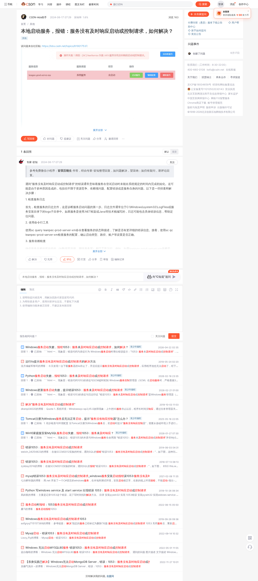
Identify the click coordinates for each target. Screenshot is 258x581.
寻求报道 (235, 77)
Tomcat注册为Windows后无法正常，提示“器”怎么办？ (76, 418)
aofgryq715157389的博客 (36, 523)
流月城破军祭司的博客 (33, 365)
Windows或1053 (55, 519)
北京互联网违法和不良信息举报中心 (207, 93)
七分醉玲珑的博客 (31, 480)
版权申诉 (211, 107)
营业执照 (230, 89)
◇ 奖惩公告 (194, 33)
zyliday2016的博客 (31, 466)
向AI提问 (232, 14)
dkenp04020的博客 (32, 408)
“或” (50, 404)
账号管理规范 (215, 102)
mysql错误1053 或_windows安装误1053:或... (101, 476)
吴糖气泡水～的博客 (32, 566)
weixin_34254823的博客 (35, 451)
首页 (23, 23)
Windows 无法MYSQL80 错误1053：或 (76, 547)
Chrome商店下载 (196, 102)
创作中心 (244, 4)
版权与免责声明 (196, 107)
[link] (23, 23)
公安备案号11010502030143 (207, 89)
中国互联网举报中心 (198, 98)
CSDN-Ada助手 (38, 17)
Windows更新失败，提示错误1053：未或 (74, 390)
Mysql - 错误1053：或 (62, 533)
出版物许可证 (224, 107)
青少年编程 (135, 346)
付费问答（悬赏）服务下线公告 (205, 22)
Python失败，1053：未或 (67, 376)
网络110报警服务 (220, 98)
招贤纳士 (206, 77)
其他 (32, 23)
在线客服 (231, 69)
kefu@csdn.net (215, 69)
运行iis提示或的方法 (60, 361)
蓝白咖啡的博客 (29, 552)
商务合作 (221, 77)
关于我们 (192, 77)
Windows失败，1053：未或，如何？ (76, 347)
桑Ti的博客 (27, 508)
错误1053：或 (53, 447)
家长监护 (233, 93)
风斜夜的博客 (28, 494)
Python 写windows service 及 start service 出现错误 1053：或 (85, 490)
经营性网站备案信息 (224, 84)
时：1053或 (61, 504)
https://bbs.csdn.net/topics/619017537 (64, 45)
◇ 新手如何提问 (197, 30)
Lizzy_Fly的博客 (30, 537)
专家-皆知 (32, 162)
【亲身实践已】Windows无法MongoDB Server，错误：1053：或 (92, 561)
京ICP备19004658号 (199, 84)
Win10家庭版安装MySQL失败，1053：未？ (69, 433)
